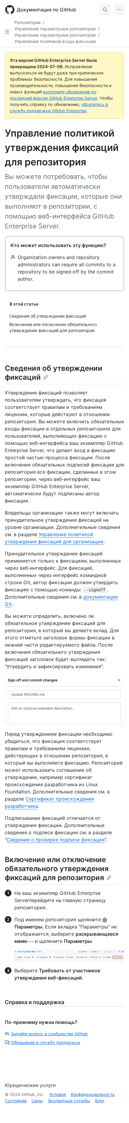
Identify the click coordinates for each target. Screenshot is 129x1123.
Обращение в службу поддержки (45, 1042)
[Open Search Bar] (105, 9)
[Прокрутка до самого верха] (116, 1110)
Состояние (16, 1100)
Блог (99, 1100)
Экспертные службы (69, 1100)
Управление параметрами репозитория (55, 28)
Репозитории (27, 22)
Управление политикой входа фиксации (55, 41)
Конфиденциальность (93, 1094)
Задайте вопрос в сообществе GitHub (49, 1033)
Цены (37, 1100)
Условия (57, 1094)
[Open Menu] (119, 9)
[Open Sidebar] (7, 32)
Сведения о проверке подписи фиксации (56, 840)
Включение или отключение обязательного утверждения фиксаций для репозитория (57, 868)
